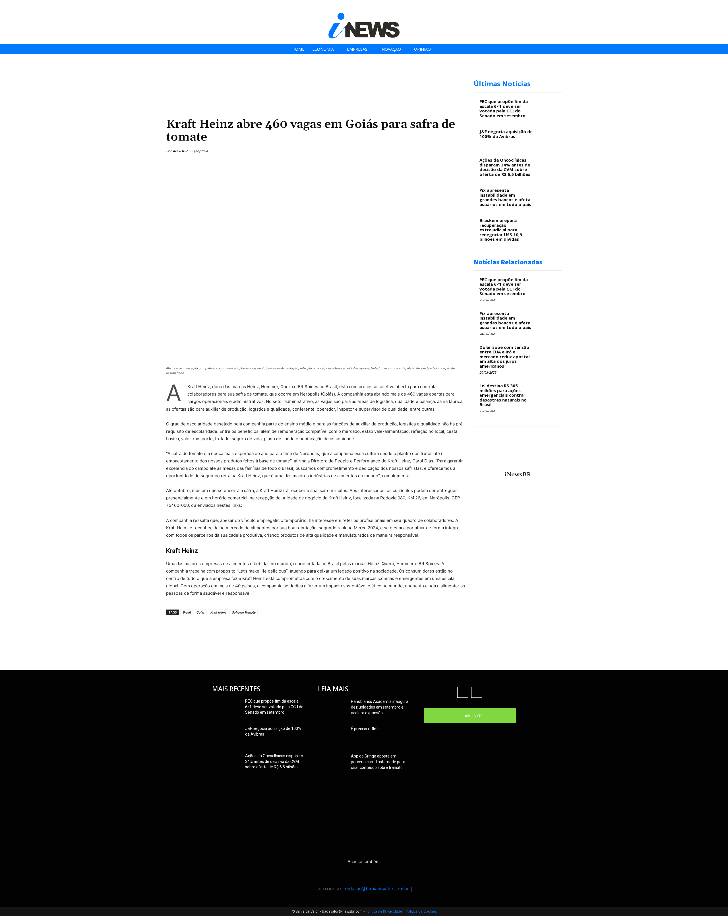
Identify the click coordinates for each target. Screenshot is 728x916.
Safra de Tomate (243, 612)
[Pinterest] (433, 151)
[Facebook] (679, 6)
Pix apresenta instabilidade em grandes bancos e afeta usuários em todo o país (505, 197)
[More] (459, 151)
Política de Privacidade (383, 911)
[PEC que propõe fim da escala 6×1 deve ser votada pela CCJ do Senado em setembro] (546, 108)
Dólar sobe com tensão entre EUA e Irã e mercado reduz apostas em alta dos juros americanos (505, 356)
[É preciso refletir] (332, 736)
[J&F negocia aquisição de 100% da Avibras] (546, 138)
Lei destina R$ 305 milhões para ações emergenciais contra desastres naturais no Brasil (503, 395)
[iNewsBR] (518, 450)
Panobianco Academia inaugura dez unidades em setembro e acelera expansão (379, 707)
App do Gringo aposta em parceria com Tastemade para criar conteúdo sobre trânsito (378, 762)
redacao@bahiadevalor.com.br (377, 889)
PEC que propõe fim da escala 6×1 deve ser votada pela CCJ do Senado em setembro (503, 108)
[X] (705, 6)
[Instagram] (692, 6)
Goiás (200, 612)
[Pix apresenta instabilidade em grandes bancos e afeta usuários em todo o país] (546, 197)
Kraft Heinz (218, 612)
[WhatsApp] (446, 151)
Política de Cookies (421, 911)
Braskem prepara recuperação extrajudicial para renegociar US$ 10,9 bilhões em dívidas (500, 229)
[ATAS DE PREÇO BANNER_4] (269, 77)
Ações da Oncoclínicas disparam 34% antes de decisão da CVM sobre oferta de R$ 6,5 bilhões (504, 167)
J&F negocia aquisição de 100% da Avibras (506, 134)
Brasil (187, 612)
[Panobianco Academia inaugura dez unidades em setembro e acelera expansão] (332, 709)
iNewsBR (180, 151)
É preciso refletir (365, 728)
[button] (722, 6)
